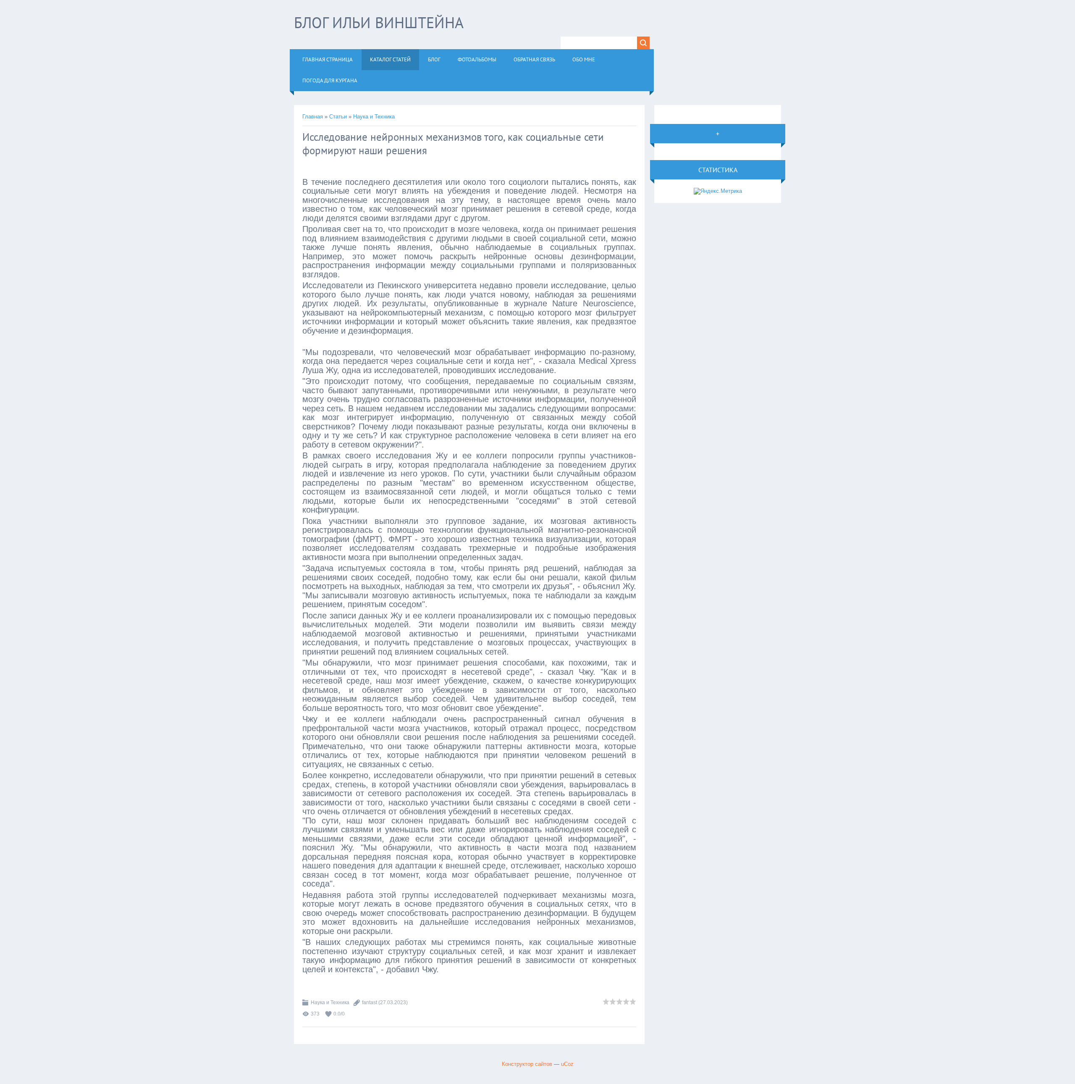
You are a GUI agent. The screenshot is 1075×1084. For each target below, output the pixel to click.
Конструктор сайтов (527, 1064)
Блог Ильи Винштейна (379, 22)
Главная (312, 116)
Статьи (338, 116)
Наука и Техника (374, 116)
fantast (369, 1002)
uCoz (567, 1064)
